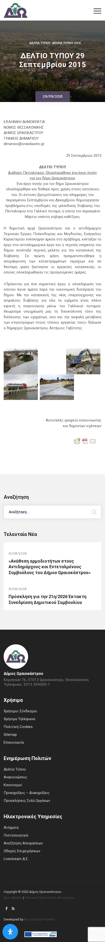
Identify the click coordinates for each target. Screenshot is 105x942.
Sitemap (10, 734)
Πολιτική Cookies (18, 727)
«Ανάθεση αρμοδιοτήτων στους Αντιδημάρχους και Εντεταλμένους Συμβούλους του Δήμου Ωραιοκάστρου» (50, 566)
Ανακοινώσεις (15, 777)
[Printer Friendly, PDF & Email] (85, 441)
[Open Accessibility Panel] (10, 932)
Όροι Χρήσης (13, 897)
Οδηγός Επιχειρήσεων (22, 851)
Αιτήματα (11, 827)
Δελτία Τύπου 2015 (66, 43)
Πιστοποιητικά (16, 835)
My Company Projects (39, 919)
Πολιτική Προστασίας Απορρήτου (49, 897)
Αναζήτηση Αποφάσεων (23, 843)
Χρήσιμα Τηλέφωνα (19, 719)
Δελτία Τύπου (40, 43)
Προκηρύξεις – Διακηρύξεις (27, 793)
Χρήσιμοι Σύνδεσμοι (20, 711)
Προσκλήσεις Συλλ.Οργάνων (27, 800)
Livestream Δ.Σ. (16, 859)
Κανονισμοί (13, 785)
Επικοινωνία (14, 742)
